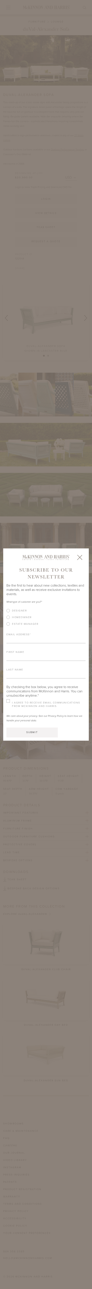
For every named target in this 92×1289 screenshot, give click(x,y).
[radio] (46, 610)
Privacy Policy (56, 715)
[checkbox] (46, 619)
